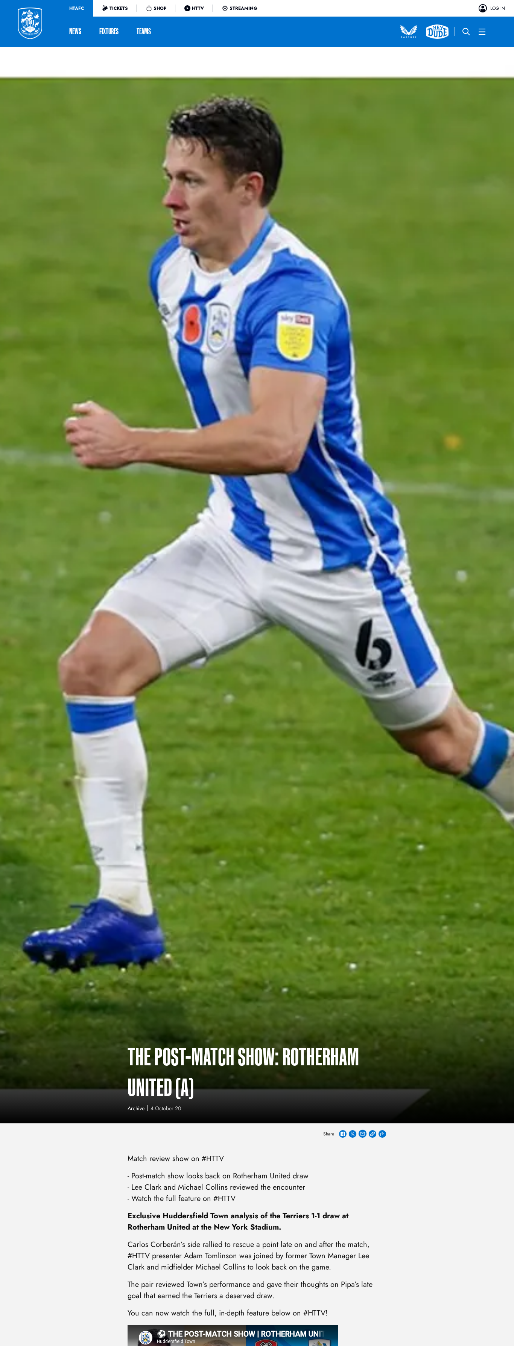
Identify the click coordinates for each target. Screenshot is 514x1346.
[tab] (76, 8)
